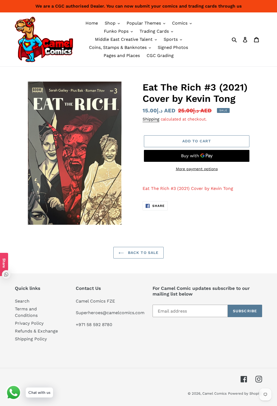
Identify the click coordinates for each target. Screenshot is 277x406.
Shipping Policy (31, 338)
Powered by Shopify (245, 393)
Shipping (151, 119)
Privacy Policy (29, 323)
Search (22, 301)
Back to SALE (143, 252)
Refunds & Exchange (36, 331)
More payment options (197, 169)
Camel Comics (214, 393)
